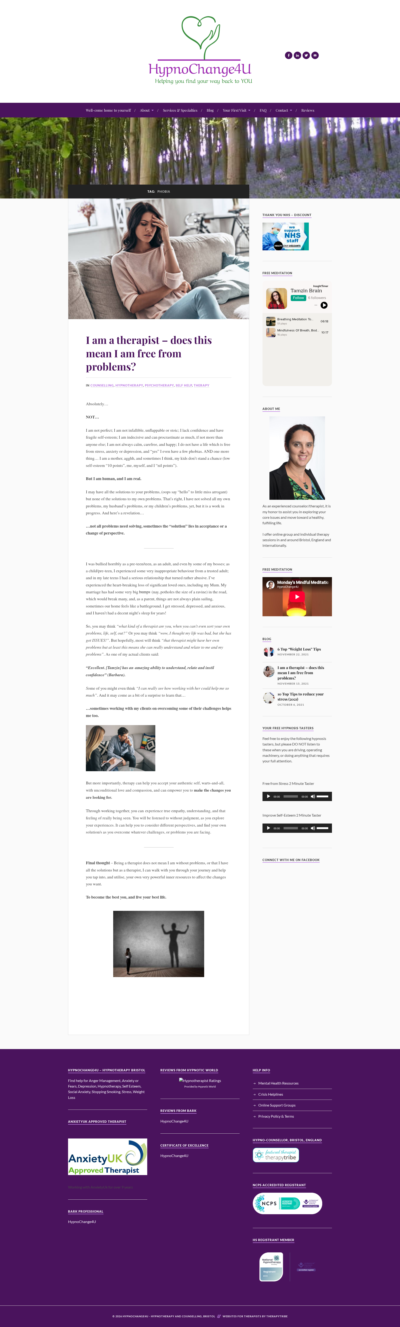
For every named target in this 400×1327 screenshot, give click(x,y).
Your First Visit (234, 110)
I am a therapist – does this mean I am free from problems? (149, 353)
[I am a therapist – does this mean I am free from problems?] (158, 258)
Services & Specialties (180, 110)
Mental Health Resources (278, 1083)
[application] (297, 796)
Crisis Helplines (270, 1094)
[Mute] (313, 796)
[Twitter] (306, 55)
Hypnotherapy (129, 385)
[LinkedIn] (297, 55)
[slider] (323, 796)
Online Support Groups (277, 1105)
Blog (210, 110)
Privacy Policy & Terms (276, 1116)
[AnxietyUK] (107, 1156)
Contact (282, 110)
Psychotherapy (159, 385)
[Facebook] (288, 55)
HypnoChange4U (82, 1221)
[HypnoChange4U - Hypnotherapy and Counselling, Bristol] (200, 88)
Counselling (102, 385)
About (145, 110)
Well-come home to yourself (108, 110)
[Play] (268, 796)
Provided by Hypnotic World (200, 1086)
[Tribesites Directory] (297, 458)
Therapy (201, 385)
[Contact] (315, 55)
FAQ (263, 110)
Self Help (184, 385)
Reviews (307, 110)
